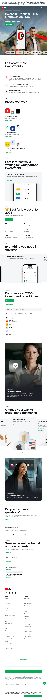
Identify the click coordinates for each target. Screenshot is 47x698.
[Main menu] (44, 7)
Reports (26, 613)
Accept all (33, 695)
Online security (8, 648)
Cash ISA (7, 630)
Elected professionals (10, 618)
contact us (32, 497)
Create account (9, 24)
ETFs (6, 601)
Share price (26, 616)
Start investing (9, 219)
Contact (26, 605)
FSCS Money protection (28, 237)
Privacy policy (27, 624)
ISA (6, 628)
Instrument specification (10, 615)
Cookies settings (18, 687)
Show (23, 452)
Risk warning (27, 634)
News (25, 611)
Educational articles (9, 636)
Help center (7, 646)
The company (27, 598)
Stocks (6, 598)
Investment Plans (9, 623)
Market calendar (8, 643)
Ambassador (27, 601)
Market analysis (8, 638)
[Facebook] (9, 593)
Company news (27, 638)
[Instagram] (15, 593)
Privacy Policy (34, 693)
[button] (23, 284)
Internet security (27, 636)
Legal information (28, 626)
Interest (6, 626)
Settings (14, 695)
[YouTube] (6, 593)
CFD (6, 610)
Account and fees (9, 613)
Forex (6, 608)
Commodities (8, 603)
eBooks (6, 641)
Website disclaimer (28, 631)
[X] (12, 593)
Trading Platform (28, 603)
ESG (25, 618)
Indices (6, 605)
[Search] (41, 7)
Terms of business (28, 629)
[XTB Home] (3, 8)
